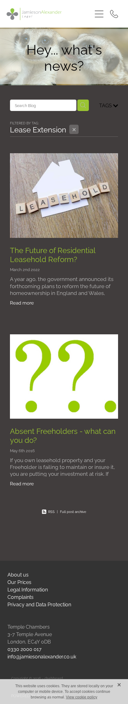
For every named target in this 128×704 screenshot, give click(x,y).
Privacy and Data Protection (39, 604)
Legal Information (27, 589)
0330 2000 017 (24, 648)
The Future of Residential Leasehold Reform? (52, 254)
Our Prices (19, 581)
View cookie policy (81, 697)
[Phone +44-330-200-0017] (114, 14)
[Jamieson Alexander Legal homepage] (49, 14)
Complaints (20, 596)
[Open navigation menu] (99, 14)
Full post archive (73, 511)
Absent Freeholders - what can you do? (63, 435)
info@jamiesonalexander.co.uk (41, 656)
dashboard (53, 678)
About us (18, 574)
